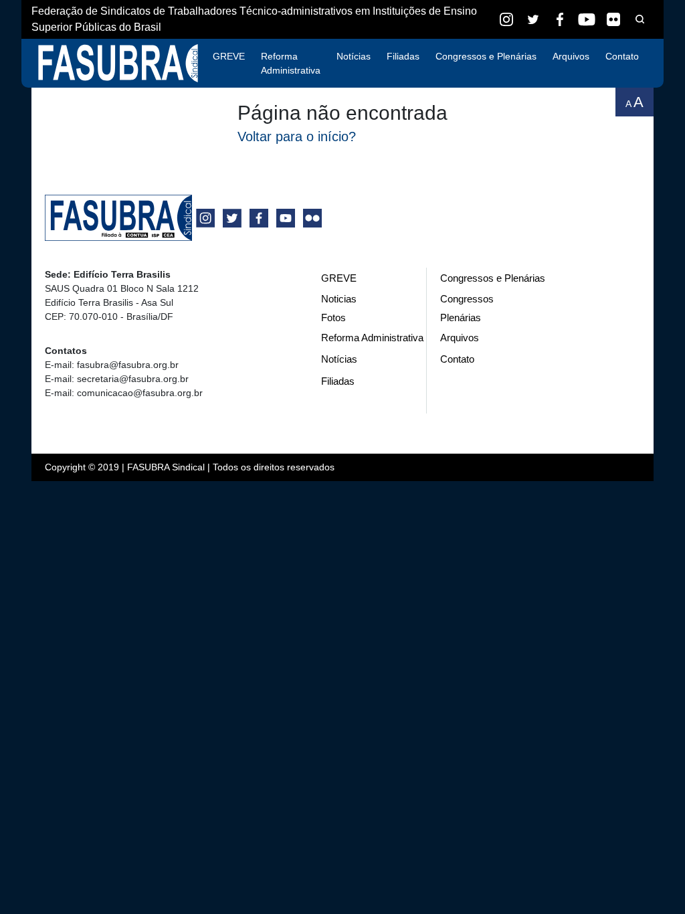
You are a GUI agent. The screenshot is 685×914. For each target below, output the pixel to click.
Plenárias (460, 317)
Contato (622, 56)
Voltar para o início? (296, 136)
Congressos (467, 298)
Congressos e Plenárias (485, 56)
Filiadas (403, 56)
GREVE (229, 56)
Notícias (353, 56)
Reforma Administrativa (290, 63)
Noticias (339, 298)
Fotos (333, 317)
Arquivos (571, 56)
